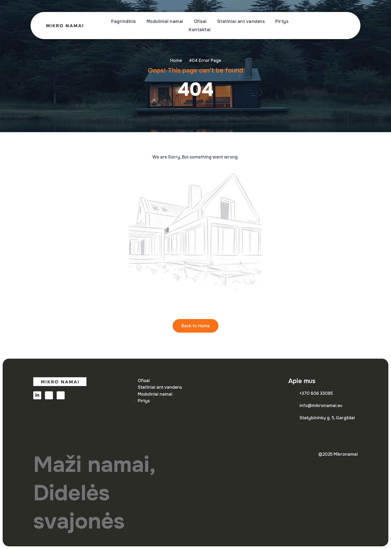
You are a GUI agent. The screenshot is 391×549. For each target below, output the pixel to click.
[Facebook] (49, 395)
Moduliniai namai (165, 21)
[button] (340, 25)
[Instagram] (61, 395)
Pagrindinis (123, 21)
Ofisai (200, 21)
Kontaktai (200, 29)
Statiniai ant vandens (241, 21)
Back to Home (195, 326)
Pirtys (281, 21)
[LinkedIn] (37, 395)
